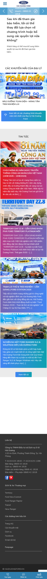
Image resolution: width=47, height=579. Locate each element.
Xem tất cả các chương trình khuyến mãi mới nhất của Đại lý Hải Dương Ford (25, 116)
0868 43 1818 (20, 464)
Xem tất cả (24, 374)
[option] (23, 11)
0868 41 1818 (31, 469)
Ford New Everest (13, 497)
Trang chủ (9, 523)
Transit (8, 505)
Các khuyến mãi (11, 527)
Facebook (9, 535)
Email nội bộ (10, 540)
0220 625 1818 (14, 461)
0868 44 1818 (19, 466)
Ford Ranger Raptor (13, 501)
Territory (8, 492)
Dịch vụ (8, 531)
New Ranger (10, 509)
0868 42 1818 (30, 472)
